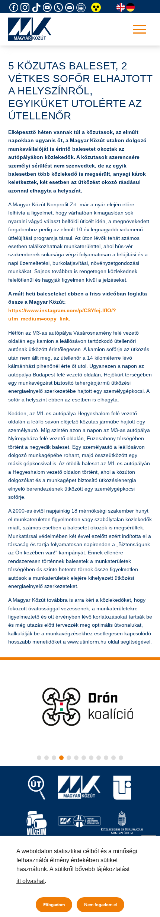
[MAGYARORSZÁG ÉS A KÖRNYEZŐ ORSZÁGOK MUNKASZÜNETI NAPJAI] (81, 7)
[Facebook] (14, 7)
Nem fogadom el (100, 905)
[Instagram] (26, 7)
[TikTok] (37, 7)
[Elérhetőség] (59, 7)
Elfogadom (54, 905)
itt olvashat (30, 881)
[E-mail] (70, 7)
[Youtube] (48, 7)
